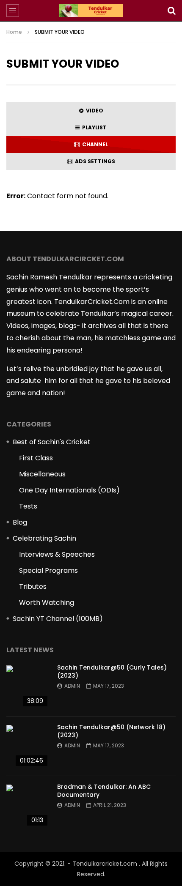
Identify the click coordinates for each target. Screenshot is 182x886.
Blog (20, 522)
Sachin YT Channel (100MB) (58, 618)
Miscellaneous (42, 474)
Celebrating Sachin (44, 538)
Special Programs (48, 570)
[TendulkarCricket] (91, 10)
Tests (28, 506)
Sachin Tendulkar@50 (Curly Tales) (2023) (112, 671)
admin (72, 685)
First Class (36, 458)
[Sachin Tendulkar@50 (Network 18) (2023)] (27, 746)
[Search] (171, 10)
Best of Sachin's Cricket (52, 442)
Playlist (93, 127)
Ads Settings (93, 161)
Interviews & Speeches (57, 554)
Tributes (33, 586)
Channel (94, 144)
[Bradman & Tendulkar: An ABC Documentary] (27, 806)
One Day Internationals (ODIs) (69, 490)
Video (93, 110)
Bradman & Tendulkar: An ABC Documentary (104, 790)
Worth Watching (46, 602)
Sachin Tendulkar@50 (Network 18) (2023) (111, 731)
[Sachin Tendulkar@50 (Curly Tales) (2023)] (27, 686)
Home (14, 32)
